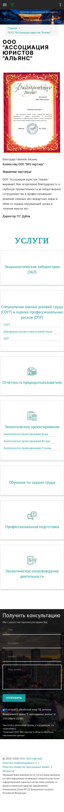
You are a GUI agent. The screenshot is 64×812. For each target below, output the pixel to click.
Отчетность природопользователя (32, 382)
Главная (12, 28)
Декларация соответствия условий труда (28, 331)
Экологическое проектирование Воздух (27, 441)
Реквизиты (8, 771)
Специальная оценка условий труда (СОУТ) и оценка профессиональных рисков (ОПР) (32, 312)
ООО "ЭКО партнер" (31, 758)
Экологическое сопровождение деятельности (32, 574)
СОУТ (7, 324)
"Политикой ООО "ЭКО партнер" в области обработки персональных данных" (28, 734)
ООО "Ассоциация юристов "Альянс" (29, 32)
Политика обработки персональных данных (26, 767)
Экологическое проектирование (32, 426)
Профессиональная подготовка (32, 526)
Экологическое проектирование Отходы (27, 448)
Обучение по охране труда (32, 482)
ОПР (6, 338)
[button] (5, 17)
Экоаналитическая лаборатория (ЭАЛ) (32, 269)
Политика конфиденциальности (20, 762)
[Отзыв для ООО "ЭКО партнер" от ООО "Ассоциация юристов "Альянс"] (32, 114)
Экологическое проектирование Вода (26, 434)
